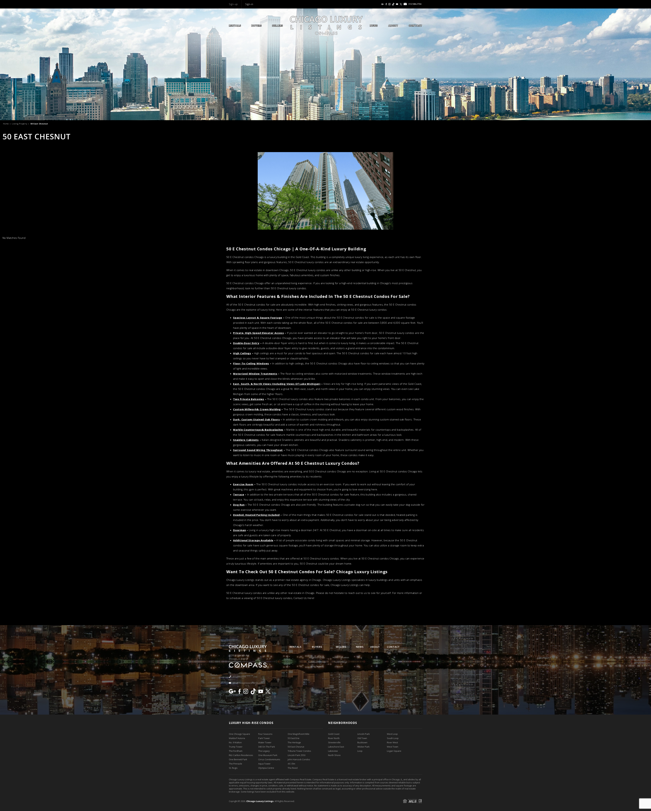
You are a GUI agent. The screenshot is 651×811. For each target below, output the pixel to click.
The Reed (293, 767)
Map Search (317, 666)
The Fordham (235, 750)
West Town (392, 746)
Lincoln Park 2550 (296, 755)
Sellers (277, 25)
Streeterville (334, 742)
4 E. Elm (291, 763)
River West (392, 742)
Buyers (256, 25)
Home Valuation (341, 657)
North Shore (334, 755)
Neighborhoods (317, 657)
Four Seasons (265, 733)
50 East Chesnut (296, 746)
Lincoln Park (363, 733)
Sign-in (249, 4)
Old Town (362, 738)
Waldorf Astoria (237, 738)
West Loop (392, 733)
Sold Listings (340, 661)
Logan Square (394, 750)
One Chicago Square (239, 733)
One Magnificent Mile (298, 733)
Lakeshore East (336, 746)
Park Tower (264, 738)
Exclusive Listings (317, 661)
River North (334, 738)
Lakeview (333, 750)
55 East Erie (293, 738)
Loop (359, 750)
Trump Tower (235, 746)
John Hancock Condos (299, 759)
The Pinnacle (235, 763)
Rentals (235, 25)
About (393, 25)
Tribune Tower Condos (299, 750)
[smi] (382, 4)
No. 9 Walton (235, 742)
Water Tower (264, 742)
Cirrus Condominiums (269, 759)
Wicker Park (363, 746)
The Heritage (294, 742)
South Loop (393, 738)
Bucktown (362, 742)
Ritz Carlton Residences (241, 755)
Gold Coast (333, 733)
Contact (415, 25)
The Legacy (264, 750)
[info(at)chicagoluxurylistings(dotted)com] (405, 4)
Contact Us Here (303, 598)
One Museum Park (267, 755)
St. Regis (233, 767)
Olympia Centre (266, 767)
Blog (360, 657)
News (374, 25)
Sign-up (233, 4)
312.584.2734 (414, 4)
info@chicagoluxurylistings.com (248, 682)
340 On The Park (266, 746)
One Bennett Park (238, 759)
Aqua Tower (264, 763)
